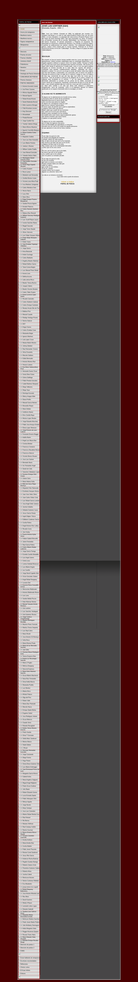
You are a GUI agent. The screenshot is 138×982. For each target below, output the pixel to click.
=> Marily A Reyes (26, 903)
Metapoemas (24, 45)
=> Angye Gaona (25, 327)
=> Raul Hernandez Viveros (29, 349)
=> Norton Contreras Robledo (29, 881)
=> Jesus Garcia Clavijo (28, 513)
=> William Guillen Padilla (28, 149)
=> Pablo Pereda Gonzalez (28, 380)
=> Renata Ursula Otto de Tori (29, 308)
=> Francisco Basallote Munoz (30, 450)
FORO (22, 951)
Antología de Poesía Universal (29, 73)
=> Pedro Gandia (25, 732)
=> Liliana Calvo (25, 478)
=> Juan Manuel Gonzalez (28, 152)
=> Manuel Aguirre (26, 95)
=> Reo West (24, 896)
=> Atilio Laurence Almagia (28, 105)
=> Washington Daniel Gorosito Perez (27, 158)
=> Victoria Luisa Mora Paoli (29, 181)
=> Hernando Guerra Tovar (28, 371)
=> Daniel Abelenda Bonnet (29, 102)
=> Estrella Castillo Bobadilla (29, 554)
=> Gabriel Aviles (25, 776)
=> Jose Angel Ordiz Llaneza (29, 504)
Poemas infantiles (26, 58)
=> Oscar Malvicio (26, 719)
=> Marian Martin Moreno (28, 343)
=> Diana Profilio (25, 399)
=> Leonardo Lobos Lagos (28, 906)
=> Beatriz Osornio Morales (29, 289)
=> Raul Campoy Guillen (28, 827)
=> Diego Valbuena (26, 387)
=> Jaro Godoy (25, 532)
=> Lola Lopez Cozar (27, 339)
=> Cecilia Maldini (26, 846)
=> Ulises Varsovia (26, 232)
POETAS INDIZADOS (27, 83)
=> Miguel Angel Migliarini (28, 783)
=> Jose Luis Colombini (27, 811)
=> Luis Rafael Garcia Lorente (29, 500)
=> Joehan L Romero (27, 146)
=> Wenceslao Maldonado (28, 589)
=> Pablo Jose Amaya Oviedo (29, 424)
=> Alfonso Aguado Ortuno (28, 92)
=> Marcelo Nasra (26, 707)
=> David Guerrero (26, 900)
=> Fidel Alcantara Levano (28, 108)
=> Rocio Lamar (25, 172)
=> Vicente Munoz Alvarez (28, 456)
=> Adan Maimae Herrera (28, 602)
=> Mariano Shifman (26, 824)
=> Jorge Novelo (25, 805)
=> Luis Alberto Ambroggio (28, 767)
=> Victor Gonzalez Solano (28, 576)
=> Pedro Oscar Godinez (28, 786)
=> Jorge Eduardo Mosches (29, 421)
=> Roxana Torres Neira (27, 935)
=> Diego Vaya (25, 390)
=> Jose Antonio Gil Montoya (29, 637)
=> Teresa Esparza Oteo (28, 656)
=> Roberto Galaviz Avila (28, 865)
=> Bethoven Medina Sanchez (29, 919)
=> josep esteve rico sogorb (29, 887)
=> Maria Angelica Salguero (29, 780)
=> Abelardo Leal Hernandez (29, 175)
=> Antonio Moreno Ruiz (28, 361)
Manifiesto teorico (26, 35)
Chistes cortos (25, 967)
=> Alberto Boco (25, 691)
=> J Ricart (23, 748)
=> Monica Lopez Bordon (28, 418)
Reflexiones (24, 964)
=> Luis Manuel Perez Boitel (29, 270)
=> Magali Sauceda (26, 226)
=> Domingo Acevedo (27, 393)
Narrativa (23, 67)
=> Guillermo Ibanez (26, 412)
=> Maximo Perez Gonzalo (28, 624)
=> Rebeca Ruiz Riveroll (28, 213)
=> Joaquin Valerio (26, 286)
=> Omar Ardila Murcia (27, 682)
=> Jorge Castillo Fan (27, 121)
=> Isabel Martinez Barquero (29, 384)
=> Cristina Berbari (26, 443)
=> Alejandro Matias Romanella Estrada (26, 915)
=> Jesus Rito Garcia (27, 855)
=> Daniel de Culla (26, 469)
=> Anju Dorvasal (25, 111)
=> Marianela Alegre (26, 333)
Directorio (23, 52)
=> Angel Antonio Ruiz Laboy (29, 526)
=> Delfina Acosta (26, 276)
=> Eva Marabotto (26, 884)
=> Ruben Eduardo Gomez (28, 792)
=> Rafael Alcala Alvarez (28, 99)
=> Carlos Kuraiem (26, 169)
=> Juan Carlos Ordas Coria (29, 497)
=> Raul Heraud (25, 817)
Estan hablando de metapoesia (30, 958)
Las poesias (108, 106)
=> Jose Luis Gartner (27, 459)
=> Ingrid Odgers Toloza (28, 516)
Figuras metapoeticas (27, 41)
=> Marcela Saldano (26, 355)
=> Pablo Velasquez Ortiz (28, 798)
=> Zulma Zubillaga (26, 377)
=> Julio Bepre (25, 789)
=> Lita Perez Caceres (27, 89)
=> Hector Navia (25, 191)
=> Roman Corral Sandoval (28, 852)
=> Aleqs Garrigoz (26, 808)
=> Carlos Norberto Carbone (29, 302)
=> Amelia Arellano (26, 840)
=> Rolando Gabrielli (26, 909)
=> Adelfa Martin (25, 437)
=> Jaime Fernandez (26, 541)
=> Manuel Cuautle (26, 314)
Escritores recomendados (28, 961)
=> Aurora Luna (25, 273)
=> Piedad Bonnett (26, 117)
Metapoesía (108, 95)
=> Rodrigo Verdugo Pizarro (29, 317)
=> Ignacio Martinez (26, 336)
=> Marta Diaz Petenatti (27, 704)
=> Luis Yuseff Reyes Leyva (29, 219)
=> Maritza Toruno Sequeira (29, 627)
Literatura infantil (25, 61)
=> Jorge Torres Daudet (27, 229)
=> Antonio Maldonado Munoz (29, 592)
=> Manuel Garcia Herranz (28, 402)
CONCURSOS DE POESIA (29, 77)
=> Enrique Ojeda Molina (28, 710)
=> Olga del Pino (25, 697)
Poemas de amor (25, 55)
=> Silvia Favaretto (26, 352)
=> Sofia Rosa (25, 640)
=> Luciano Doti (25, 583)
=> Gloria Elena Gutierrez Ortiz (30, 764)
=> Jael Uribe (24, 650)
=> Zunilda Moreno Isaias (28, 178)
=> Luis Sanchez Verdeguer (29, 611)
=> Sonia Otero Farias (27, 374)
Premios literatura (25, 80)
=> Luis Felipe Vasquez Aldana (30, 235)
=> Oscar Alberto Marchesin (29, 675)
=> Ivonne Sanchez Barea (28, 223)
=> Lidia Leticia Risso (27, 280)
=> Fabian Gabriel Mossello (29, 538)
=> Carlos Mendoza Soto (28, 187)
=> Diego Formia (25, 757)
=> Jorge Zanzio (25, 248)
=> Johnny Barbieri (26, 346)
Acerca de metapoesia (27, 32)
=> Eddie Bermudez (26, 358)
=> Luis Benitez (25, 688)
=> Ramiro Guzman (26, 830)
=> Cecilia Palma (25, 522)
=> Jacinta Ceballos (26, 507)
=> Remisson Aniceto (27, 877)
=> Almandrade (25, 114)
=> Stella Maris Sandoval (28, 738)
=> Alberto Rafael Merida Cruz (29, 814)
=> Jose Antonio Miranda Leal (29, 893)
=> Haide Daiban (25, 745)
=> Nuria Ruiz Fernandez (28, 678)
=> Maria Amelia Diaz (27, 843)
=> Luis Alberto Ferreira (27, 143)
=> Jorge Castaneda (26, 754)
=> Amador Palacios (26, 206)
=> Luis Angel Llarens (27, 557)
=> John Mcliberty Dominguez (29, 925)
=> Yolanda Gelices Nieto (28, 155)
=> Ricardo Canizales (27, 299)
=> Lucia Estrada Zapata (28, 795)
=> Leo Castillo (25, 570)
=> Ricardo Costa (25, 529)
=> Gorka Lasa (25, 561)
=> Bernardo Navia (26, 462)
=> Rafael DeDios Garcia (28, 264)
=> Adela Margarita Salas (28, 928)
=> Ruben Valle (25, 700)
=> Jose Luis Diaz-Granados (29, 140)
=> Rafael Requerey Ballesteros (26, 890)
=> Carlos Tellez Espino (27, 292)
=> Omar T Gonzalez (27, 735)
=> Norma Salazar (26, 321)
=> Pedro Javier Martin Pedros (30, 922)
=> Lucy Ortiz (24, 194)
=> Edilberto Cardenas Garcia (29, 519)
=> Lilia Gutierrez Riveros (28, 614)
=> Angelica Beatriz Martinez (29, 261)
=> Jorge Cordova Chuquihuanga (26, 617)
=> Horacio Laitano (26, 365)
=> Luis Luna (24, 595)
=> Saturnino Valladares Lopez (30, 472)
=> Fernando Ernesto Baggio (29, 434)
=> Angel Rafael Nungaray (28, 579)
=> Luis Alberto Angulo (27, 567)
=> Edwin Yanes (25, 242)
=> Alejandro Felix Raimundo (29, 488)
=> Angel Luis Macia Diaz (28, 440)
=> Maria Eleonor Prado (27, 643)
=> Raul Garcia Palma (27, 545)
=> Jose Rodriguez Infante (28, 716)
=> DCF (22, 324)
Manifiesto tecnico (26, 38)
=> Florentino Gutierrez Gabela (30, 868)
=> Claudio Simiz (25, 722)
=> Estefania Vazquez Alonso (29, 491)
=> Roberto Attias (25, 871)
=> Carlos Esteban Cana (28, 330)
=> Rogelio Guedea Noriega (29, 862)
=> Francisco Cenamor (27, 447)
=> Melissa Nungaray (27, 666)
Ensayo (22, 70)
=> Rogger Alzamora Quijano (29, 931)
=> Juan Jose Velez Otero (28, 494)
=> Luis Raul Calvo (26, 630)
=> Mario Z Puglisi (26, 663)
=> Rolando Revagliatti (27, 726)
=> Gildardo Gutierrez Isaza (29, 510)
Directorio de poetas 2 (27, 948)
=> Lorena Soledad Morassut (29, 564)
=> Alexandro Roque (26, 406)
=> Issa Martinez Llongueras (29, 184)
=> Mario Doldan (25, 409)
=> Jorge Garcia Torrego (28, 551)
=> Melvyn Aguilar (26, 802)
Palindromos (24, 64)
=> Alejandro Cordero (27, 137)
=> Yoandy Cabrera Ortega (28, 124)
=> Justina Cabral (26, 874)
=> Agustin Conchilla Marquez (29, 130)
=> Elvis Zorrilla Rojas (27, 415)
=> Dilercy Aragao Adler (27, 396)
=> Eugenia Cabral (26, 713)
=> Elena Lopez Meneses (28, 428)
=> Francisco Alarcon (27, 453)
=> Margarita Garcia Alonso (29, 773)
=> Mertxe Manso (26, 741)
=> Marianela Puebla (26, 685)
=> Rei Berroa (24, 820)
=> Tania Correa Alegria (27, 267)
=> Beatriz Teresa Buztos (28, 283)
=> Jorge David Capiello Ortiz (29, 573)
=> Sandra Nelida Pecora (28, 598)
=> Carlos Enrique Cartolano (29, 305)
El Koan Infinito (25, 970)
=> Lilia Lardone (25, 608)
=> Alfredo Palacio (26, 694)
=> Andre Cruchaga (26, 254)
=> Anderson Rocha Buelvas (29, 859)
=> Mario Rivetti (25, 634)
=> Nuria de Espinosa (27, 669)
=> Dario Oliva (25, 197)
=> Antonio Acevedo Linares (29, 86)
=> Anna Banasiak (26, 251)
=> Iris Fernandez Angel (27, 465)
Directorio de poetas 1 (27, 944)
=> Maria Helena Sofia (27, 481)
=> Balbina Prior (25, 311)
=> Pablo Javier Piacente (28, 849)
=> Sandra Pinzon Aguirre (28, 203)
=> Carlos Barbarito (26, 258)
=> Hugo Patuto (25, 761)
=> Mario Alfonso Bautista (28, 127)
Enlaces (23, 973)
